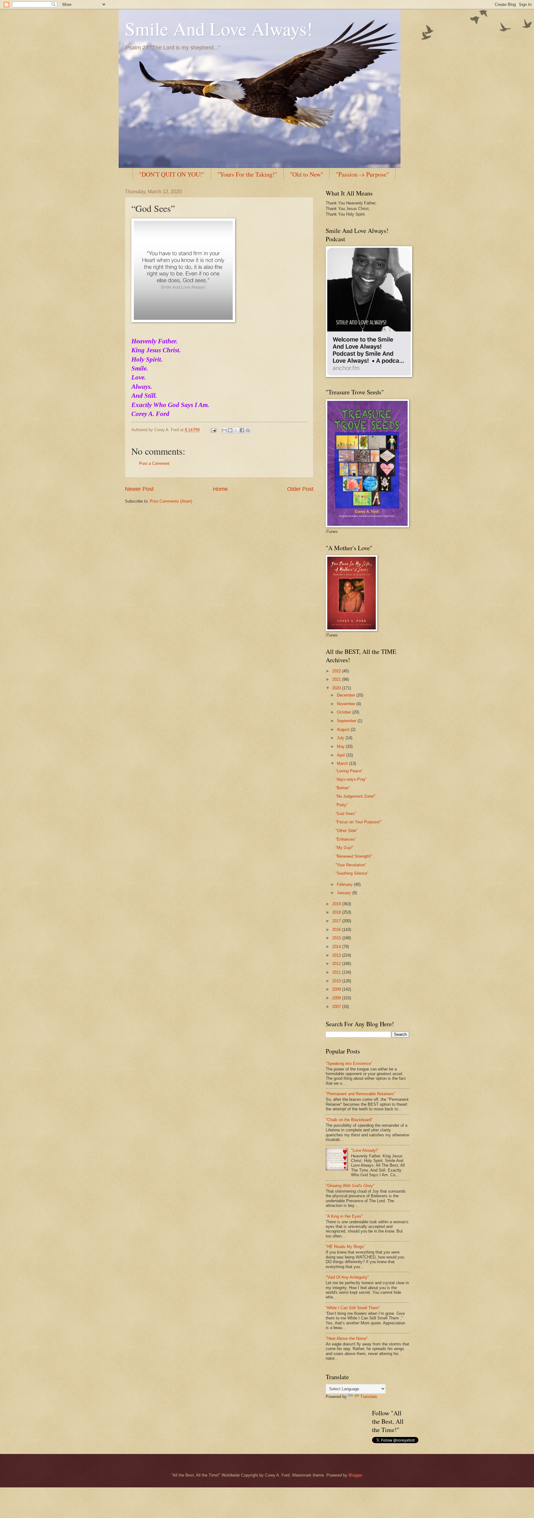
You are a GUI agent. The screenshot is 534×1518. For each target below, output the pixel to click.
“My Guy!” (345, 847)
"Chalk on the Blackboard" (349, 1119)
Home (220, 489)
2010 (337, 981)
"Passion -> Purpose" (362, 174)
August (344, 729)
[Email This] (224, 430)
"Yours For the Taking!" (247, 174)
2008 (337, 998)
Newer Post (139, 489)
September (347, 720)
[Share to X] (236, 430)
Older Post (300, 489)
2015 (337, 938)
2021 (337, 679)
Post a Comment (154, 463)
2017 (337, 921)
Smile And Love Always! (219, 28)
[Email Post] (213, 429)
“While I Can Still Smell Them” (353, 1308)
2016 (337, 929)
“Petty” (342, 805)
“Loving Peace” (349, 771)
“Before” (343, 788)
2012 (337, 963)
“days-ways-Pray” (351, 779)
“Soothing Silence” (352, 873)
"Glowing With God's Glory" (350, 1185)
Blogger (355, 1475)
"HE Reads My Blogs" (345, 1246)
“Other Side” (346, 830)
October (344, 712)
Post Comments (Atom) (171, 501)
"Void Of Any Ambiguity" (347, 1277)
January (344, 892)
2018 (337, 912)
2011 (337, 972)
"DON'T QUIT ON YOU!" (172, 174)
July (341, 737)
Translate (368, 1396)
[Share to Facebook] (242, 430)
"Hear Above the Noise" (347, 1338)
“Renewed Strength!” (354, 856)
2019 (337, 904)
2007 (337, 1006)
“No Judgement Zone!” (355, 796)
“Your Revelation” (351, 865)
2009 (337, 989)
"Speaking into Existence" (349, 1063)
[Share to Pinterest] (248, 430)
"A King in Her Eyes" (344, 1216)
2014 (337, 946)
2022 (337, 671)
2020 (337, 688)
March (343, 763)
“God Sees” (346, 813)
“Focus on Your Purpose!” (358, 822)
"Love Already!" (365, 1150)
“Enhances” (346, 839)
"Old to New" (306, 174)
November (346, 703)
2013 (337, 955)
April (341, 755)
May (341, 746)
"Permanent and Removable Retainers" (361, 1093)
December (346, 695)
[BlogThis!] (230, 430)
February (345, 884)
